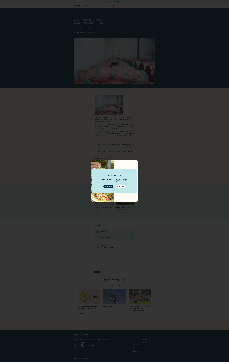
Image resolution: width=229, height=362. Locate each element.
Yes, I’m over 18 (108, 186)
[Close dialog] (136, 161)
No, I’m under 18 (120, 186)
